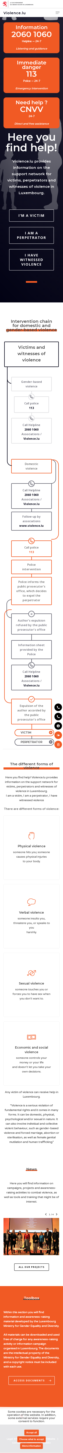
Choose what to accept (31, 1439)
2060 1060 (31, 495)
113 (31, 552)
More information (31, 1446)
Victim (26, 732)
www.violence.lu (31, 526)
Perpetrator (31, 742)
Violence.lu (15, 13)
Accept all (31, 1432)
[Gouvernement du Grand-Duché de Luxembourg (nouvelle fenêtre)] (31, 4)
